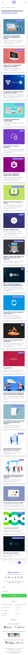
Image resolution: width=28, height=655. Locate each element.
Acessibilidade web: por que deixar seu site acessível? (12, 449)
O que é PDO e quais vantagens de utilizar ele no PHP (13, 92)
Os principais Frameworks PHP (13, 503)
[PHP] (22, 76)
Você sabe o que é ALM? (11, 528)
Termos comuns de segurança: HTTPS (13, 202)
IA (18, 610)
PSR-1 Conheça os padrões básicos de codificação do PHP (13, 284)
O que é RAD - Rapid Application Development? (13, 312)
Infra (5, 615)
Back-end (6, 610)
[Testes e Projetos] (19, 20)
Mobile (5, 613)
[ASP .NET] (21, 214)
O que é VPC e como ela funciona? (11, 146)
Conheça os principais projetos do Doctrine (13, 340)
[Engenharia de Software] (18, 158)
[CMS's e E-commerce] (18, 241)
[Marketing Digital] (19, 104)
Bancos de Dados (21, 604)
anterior (3, 563)
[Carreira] (21, 377)
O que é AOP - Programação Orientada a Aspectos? (12, 65)
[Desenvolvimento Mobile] (18, 538)
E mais (19, 613)
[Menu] (25, 2)
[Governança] (20, 512)
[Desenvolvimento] (19, 50)
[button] (10, 643)
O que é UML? (7, 368)
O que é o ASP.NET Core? (11, 230)
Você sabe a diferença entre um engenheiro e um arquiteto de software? (13, 476)
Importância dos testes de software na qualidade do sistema (11, 37)
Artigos (3, 7)
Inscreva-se (14, 595)
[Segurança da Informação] (17, 186)
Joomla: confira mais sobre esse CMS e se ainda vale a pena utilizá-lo (13, 258)
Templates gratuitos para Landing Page (11, 120)
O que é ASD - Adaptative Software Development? (11, 174)
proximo (14, 565)
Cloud (19, 607)
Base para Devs (8, 604)
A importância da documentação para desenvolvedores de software (13, 422)
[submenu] (16, 601)
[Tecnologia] (21, 352)
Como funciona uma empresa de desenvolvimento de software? (13, 393)
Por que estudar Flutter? (11, 553)
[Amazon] (21, 130)
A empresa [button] (13, 619)
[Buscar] (2, 2)
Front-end (6, 607)
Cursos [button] (13, 601)
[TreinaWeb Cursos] (14, 2)
